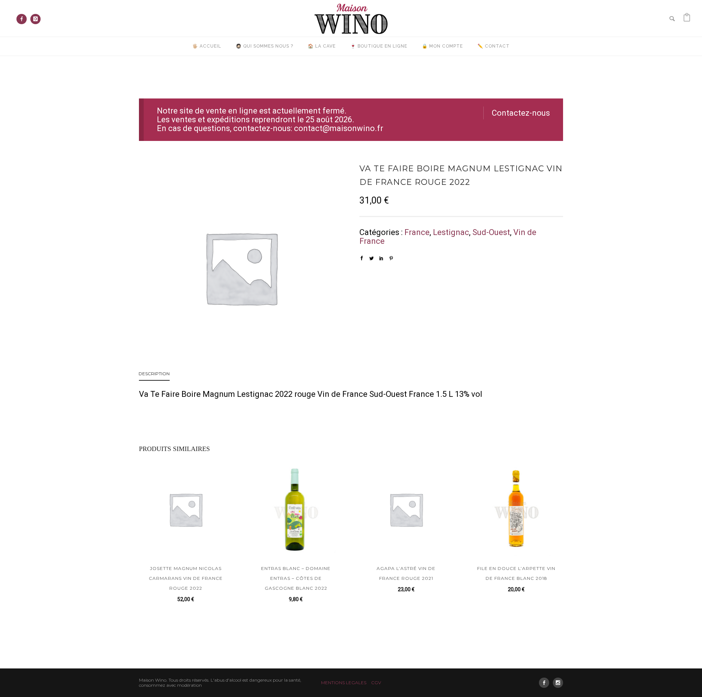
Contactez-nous (521, 113)
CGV (376, 682)
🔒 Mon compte (442, 46)
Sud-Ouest (491, 232)
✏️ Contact (494, 46)
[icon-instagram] (35, 19)
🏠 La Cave (322, 46)
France (417, 232)
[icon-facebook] (23, 19)
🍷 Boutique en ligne (378, 46)
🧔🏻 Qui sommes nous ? (264, 46)
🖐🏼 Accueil (206, 46)
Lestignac (451, 232)
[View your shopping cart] (687, 18)
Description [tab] (154, 373)
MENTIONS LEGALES (343, 682)
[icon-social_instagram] (558, 683)
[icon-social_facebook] (546, 683)
